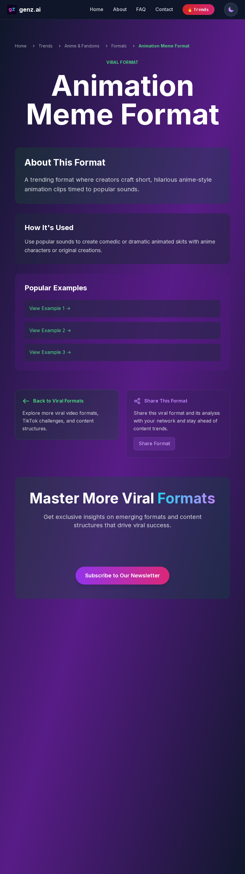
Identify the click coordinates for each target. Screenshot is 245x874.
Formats (119, 45)
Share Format (154, 443)
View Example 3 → (50, 352)
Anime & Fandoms (82, 45)
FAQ (141, 9)
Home (96, 9)
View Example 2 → (50, 330)
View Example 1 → (50, 308)
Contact (164, 9)
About (120, 9)
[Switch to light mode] (231, 9)
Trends (46, 45)
